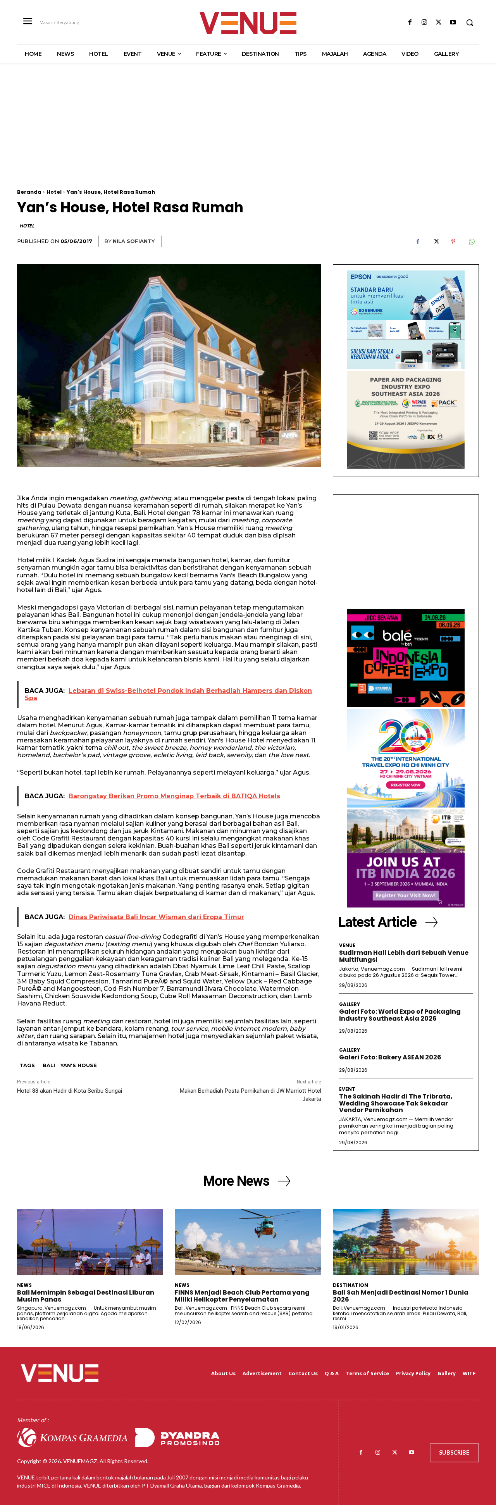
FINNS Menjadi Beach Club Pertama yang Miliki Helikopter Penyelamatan (242, 1296)
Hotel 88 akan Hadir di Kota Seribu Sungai (69, 1090)
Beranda (29, 192)
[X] (439, 22)
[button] (469, 22)
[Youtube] (453, 22)
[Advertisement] (248, 135)
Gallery (349, 1004)
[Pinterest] (453, 241)
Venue (347, 945)
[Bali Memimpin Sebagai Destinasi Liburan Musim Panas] (90, 1242)
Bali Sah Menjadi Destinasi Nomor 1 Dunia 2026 (400, 1296)
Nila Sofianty (134, 241)
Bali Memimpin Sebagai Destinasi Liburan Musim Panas (85, 1296)
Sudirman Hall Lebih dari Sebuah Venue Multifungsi (403, 956)
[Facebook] (410, 22)
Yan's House (78, 1065)
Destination (350, 1285)
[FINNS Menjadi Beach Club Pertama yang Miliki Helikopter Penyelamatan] (248, 1242)
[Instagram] (424, 22)
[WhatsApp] (471, 241)
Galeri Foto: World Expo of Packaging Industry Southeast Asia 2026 (400, 1015)
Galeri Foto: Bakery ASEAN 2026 (390, 1057)
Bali (49, 1065)
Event (347, 1089)
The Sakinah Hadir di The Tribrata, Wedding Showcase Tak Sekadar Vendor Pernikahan (396, 1103)
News (24, 1285)
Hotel (54, 192)
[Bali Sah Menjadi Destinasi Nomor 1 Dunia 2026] (406, 1242)
